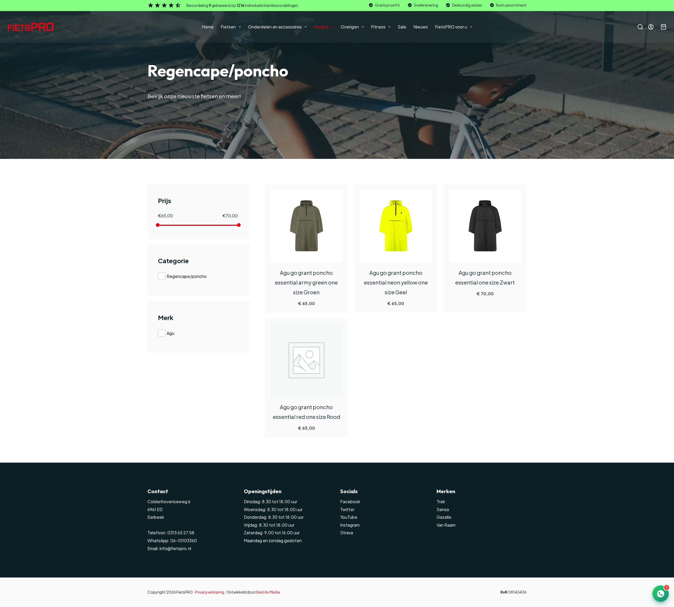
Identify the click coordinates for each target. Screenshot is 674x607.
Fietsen (228, 27)
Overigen (350, 27)
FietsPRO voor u (451, 27)
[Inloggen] (650, 27)
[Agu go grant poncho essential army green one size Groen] (306, 225)
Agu (170, 333)
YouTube (348, 517)
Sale (402, 27)
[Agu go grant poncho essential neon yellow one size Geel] (396, 225)
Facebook (350, 501)
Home (208, 27)
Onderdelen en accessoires (275, 27)
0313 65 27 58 (180, 532)
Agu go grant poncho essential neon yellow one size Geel (396, 282)
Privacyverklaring (209, 592)
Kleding (321, 27)
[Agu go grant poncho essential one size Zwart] (485, 225)
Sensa (443, 509)
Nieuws (420, 27)
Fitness (378, 27)
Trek (441, 501)
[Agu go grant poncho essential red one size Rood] (306, 360)
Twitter (347, 509)
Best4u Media (268, 592)
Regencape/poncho (187, 276)
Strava (346, 532)
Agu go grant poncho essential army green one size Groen (306, 282)
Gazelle (444, 517)
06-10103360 (183, 540)
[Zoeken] (640, 27)
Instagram (350, 525)
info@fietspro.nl (175, 548)
